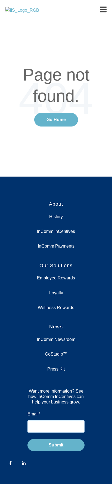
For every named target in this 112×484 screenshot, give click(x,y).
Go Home (56, 119)
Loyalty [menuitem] (56, 293)
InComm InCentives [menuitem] (56, 231)
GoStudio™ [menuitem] (56, 354)
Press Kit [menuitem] (56, 369)
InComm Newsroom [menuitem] (56, 339)
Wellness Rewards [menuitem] (56, 307)
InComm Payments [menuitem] (56, 246)
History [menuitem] (56, 216)
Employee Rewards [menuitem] (56, 278)
